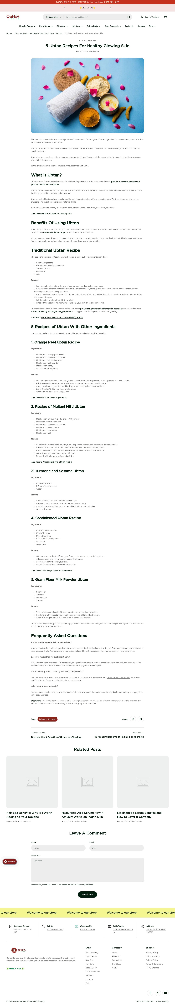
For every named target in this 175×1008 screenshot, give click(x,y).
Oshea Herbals (19, 1001)
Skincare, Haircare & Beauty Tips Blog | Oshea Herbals (38, 33)
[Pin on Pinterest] (141, 719)
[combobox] (87, 17)
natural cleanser (61, 157)
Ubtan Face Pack (60, 257)
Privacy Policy (162, 1001)
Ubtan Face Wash (87, 208)
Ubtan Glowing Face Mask (118, 677)
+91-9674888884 (87, 929)
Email (92, 842)
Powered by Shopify (36, 1001)
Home (9, 33)
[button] (64, 7)
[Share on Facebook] (133, 719)
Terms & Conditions (144, 1001)
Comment (36, 855)
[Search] (128, 17)
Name (34, 842)
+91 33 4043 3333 (55, 929)
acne (76, 238)
